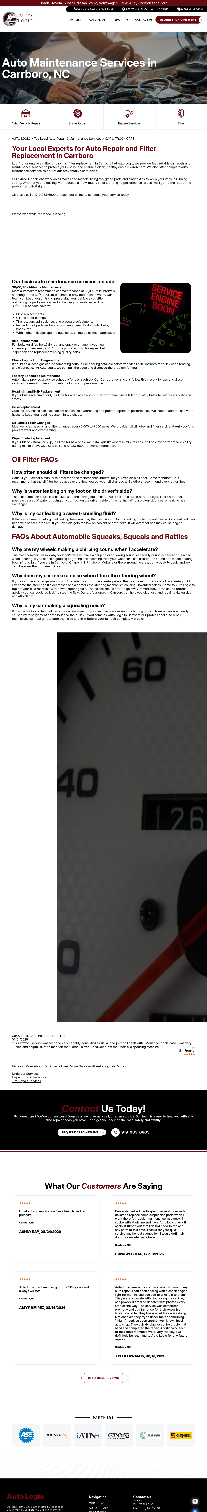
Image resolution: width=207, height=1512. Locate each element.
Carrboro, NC (55, 1036)
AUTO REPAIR (98, 19)
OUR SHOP (76, 19)
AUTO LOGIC (21, 138)
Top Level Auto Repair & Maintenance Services (67, 138)
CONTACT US (144, 19)
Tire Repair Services (26, 1081)
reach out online (72, 194)
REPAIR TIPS (121, 19)
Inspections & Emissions (29, 1077)
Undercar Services (25, 1073)
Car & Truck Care (24, 1036)
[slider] (189, 1054)
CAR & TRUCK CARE (119, 138)
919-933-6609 (45, 194)
